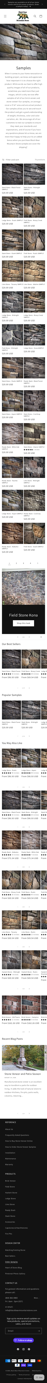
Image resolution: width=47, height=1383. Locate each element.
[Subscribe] (39, 1331)
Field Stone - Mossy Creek (31, 671)
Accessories (10, 1222)
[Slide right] (29, 688)
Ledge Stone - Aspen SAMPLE (12, 514)
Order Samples (11, 1262)
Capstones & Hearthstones (16, 1228)
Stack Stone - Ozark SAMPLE (12, 253)
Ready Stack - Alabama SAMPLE (10, 548)
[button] (5, 16)
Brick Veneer (10, 1181)
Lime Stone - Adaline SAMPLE (34, 284)
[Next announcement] (42, 4)
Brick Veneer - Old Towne (11, 1017)
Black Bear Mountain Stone (20, 1371)
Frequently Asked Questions (17, 1135)
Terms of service (24, 1375)
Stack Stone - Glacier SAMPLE (34, 447)
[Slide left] (18, 688)
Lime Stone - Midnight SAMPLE (32, 482)
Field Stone (10, 1186)
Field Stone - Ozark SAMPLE (33, 547)
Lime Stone (10, 1204)
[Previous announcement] (5, 4)
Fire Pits (8, 1234)
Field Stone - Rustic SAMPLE (34, 253)
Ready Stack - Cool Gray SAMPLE (32, 515)
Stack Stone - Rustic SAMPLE (12, 381)
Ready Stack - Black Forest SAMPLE (33, 382)
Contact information (25, 1378)
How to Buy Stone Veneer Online (19, 1141)
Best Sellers (10, 1256)
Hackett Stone (11, 1192)
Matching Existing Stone (15, 1250)
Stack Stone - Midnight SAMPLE (32, 188)
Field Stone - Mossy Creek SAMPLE (33, 221)
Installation (10, 1153)
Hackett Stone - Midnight (11, 972)
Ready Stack (10, 1210)
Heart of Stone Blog (13, 1267)
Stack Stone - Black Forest (11, 671)
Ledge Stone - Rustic (9, 770)
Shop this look (23, 626)
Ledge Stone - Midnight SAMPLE (10, 316)
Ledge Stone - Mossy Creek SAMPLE (33, 316)
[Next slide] (29, 637)
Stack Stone (10, 1216)
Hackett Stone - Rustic (29, 972)
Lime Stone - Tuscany (9, 932)
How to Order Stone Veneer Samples (20, 1147)
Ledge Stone (10, 1198)
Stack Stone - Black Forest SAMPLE (11, 188)
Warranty (9, 1164)
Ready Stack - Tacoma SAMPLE (9, 482)
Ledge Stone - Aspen (29, 770)
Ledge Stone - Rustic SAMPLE (12, 220)
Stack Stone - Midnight (30, 812)
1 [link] (9, 563)
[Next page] (37, 563)
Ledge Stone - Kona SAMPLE (34, 348)
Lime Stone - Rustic (28, 932)
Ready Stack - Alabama (10, 852)
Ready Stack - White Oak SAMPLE (10, 448)
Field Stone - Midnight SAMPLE (10, 349)
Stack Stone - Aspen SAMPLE (12, 414)
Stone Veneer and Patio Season (23, 1074)
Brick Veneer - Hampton (30, 1017)
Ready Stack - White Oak (30, 852)
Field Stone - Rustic (28, 892)
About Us (9, 1129)
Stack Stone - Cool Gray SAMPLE (32, 415)
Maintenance (10, 1158)
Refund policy (36, 1371)
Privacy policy (11, 1375)
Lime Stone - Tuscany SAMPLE (12, 284)
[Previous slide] (18, 637)
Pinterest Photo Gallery (15, 1273)
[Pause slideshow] (42, 637)
